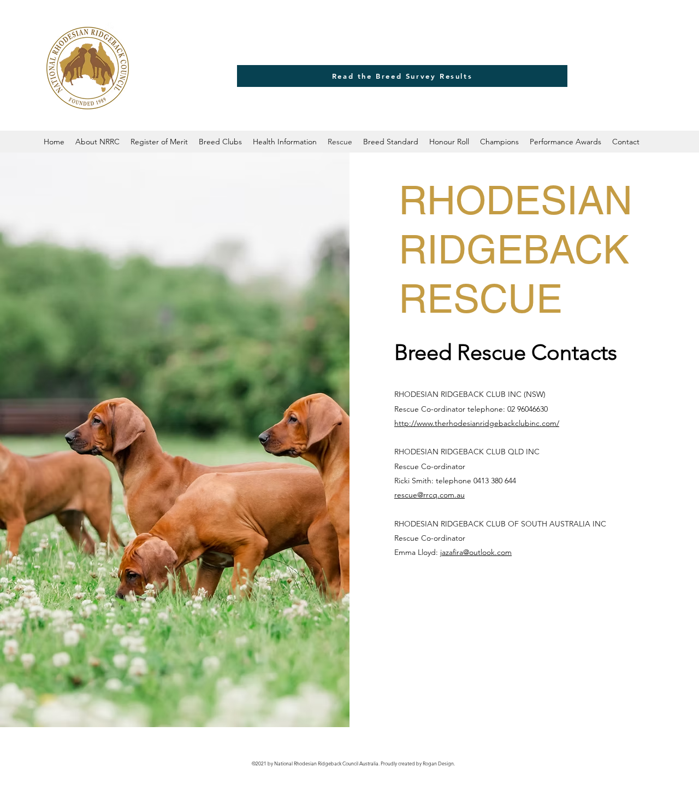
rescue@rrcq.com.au (429, 495)
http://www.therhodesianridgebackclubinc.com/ (476, 423)
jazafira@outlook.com (476, 552)
